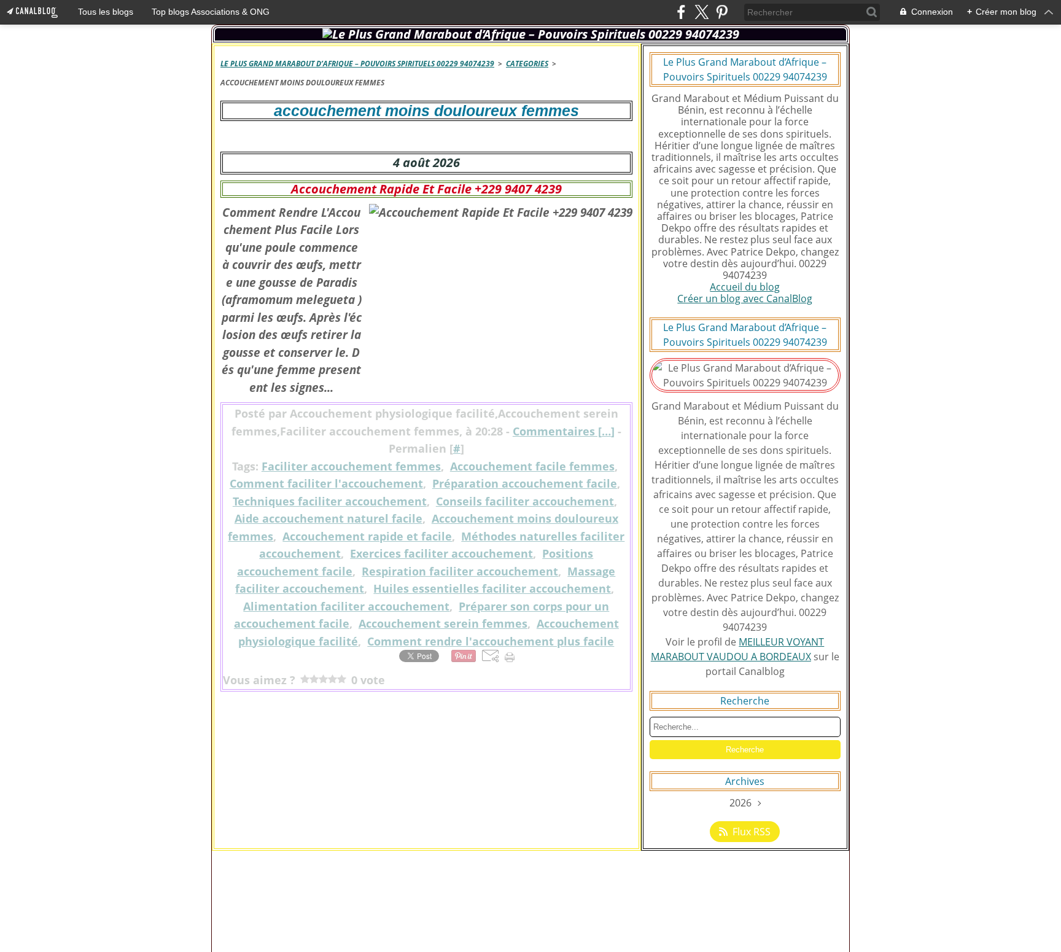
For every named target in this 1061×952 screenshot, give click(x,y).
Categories (527, 63)
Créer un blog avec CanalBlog (744, 298)
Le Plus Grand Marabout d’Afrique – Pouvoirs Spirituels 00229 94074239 (357, 63)
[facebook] (681, 12)
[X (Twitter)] (701, 12)
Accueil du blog (745, 287)
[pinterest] (721, 12)
